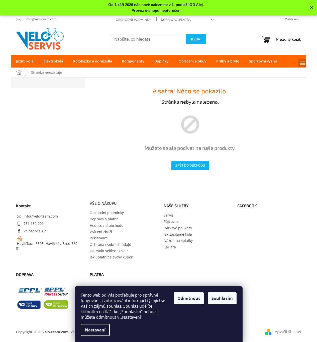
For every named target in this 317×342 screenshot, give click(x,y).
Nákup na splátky (178, 240)
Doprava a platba (176, 19)
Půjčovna (171, 221)
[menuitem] (25, 61)
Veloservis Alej (36, 231)
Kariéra (170, 247)
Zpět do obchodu (190, 165)
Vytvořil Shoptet (288, 331)
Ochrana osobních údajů (110, 244)
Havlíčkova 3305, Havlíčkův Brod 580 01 (46, 246)
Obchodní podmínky (133, 19)
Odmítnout (188, 298)
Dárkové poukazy (178, 228)
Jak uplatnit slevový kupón (111, 257)
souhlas (114, 306)
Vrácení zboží (101, 231)
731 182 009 (34, 223)
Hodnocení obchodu (107, 225)
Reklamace (99, 238)
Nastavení (95, 330)
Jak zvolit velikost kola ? (109, 250)
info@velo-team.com (41, 216)
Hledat (196, 39)
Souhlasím (222, 298)
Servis (169, 215)
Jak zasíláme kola (178, 234)
